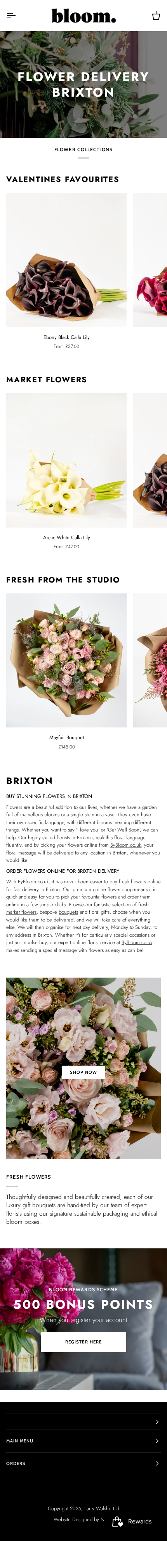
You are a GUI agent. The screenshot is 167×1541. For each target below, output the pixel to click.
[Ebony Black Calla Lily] (66, 260)
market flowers (21, 912)
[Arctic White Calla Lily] (66, 460)
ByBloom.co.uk (125, 845)
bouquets (68, 912)
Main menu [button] (19, 1441)
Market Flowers (46, 379)
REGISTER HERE (83, 1342)
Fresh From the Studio (63, 580)
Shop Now (83, 1072)
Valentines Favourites (63, 179)
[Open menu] (18, 15)
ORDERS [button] (16, 1463)
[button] (83, 1422)
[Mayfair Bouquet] (66, 660)
